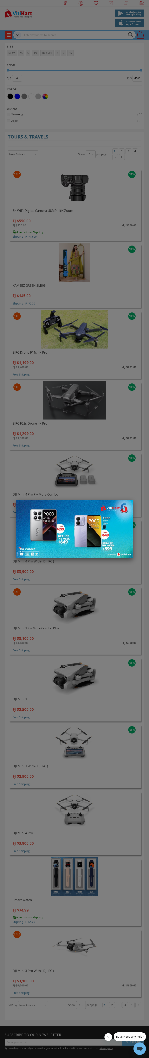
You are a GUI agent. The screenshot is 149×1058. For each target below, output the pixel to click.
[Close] (127, 504)
